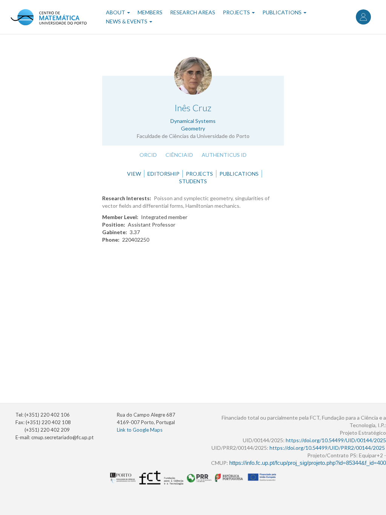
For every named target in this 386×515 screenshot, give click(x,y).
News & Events (127, 21)
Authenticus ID (224, 155)
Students (193, 181)
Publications (282, 12)
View (134, 173)
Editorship (163, 173)
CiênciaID (179, 155)
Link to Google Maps (139, 430)
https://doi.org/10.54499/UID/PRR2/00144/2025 (327, 447)
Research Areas (192, 12)
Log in (363, 17)
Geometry (193, 128)
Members (150, 12)
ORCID (148, 155)
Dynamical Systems (193, 121)
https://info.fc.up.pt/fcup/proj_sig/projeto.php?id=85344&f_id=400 (307, 463)
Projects (237, 12)
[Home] (48, 17)
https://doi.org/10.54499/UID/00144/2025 (336, 440)
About (116, 12)
